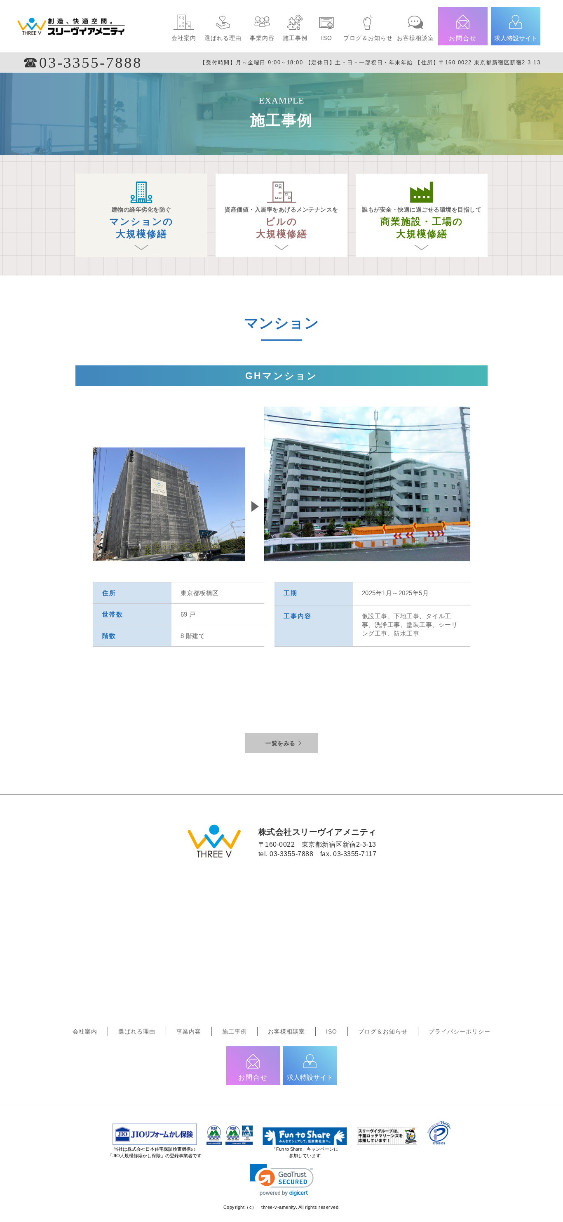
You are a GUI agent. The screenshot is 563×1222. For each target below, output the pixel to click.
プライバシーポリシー (459, 1031)
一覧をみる (280, 743)
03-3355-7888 (291, 853)
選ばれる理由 (223, 38)
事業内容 (262, 38)
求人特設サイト (515, 38)
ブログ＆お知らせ (368, 38)
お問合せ (463, 38)
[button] (282, 1180)
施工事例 (295, 38)
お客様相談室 (415, 38)
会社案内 (183, 38)
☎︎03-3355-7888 (82, 62)
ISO (326, 38)
